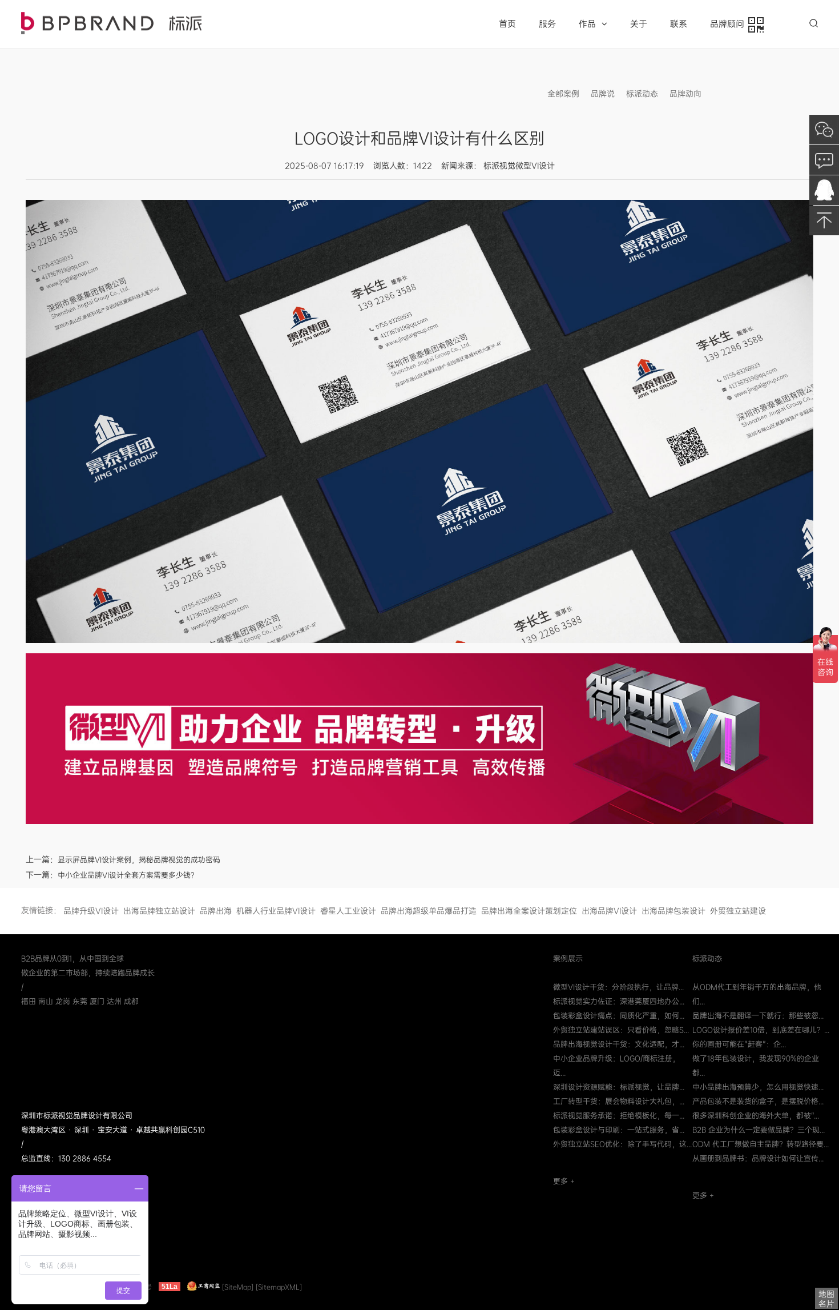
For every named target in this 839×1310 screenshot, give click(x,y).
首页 (507, 24)
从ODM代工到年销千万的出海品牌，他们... (756, 994)
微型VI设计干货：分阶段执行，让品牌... (618, 987)
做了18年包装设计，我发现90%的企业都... (755, 1066)
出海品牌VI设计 (609, 911)
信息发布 (729, 94)
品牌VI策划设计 (111, 23)
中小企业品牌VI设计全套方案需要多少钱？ (128, 875)
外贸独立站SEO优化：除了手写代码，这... (622, 1144)
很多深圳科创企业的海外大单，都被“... (755, 1115)
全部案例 (563, 94)
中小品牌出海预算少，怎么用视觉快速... (758, 1087)
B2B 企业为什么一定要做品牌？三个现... (758, 1130)
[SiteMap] (237, 1286)
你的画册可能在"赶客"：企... (739, 1044)
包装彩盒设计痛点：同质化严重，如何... (618, 1015)
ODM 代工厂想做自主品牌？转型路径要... (760, 1144)
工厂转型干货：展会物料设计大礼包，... (618, 1101)
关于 (638, 24)
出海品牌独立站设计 (159, 911)
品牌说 (603, 94)
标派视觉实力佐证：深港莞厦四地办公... (618, 1001)
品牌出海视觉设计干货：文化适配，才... (618, 1044)
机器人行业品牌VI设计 (276, 911)
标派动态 (642, 94)
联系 (678, 24)
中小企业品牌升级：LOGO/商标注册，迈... (616, 1066)
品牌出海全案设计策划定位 (529, 911)
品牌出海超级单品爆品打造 (429, 911)
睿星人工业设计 (348, 911)
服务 (547, 24)
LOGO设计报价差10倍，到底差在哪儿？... (760, 1030)
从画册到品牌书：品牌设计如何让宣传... (758, 1158)
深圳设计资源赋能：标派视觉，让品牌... (618, 1087)
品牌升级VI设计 (91, 911)
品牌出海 (216, 911)
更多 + (564, 1181)
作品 (587, 24)
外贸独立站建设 (738, 911)
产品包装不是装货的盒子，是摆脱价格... (758, 1101)
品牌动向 (685, 94)
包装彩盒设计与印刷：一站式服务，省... (618, 1130)
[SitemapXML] (279, 1286)
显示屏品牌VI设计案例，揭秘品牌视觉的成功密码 (139, 860)
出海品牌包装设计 (673, 911)
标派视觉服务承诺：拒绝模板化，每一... (618, 1115)
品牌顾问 (729, 24)
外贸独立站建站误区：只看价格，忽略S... (621, 1030)
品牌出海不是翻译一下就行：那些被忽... (758, 1015)
